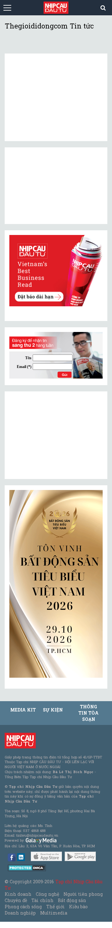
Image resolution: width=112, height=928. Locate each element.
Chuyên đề (16, 900)
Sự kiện (53, 710)
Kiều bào (78, 907)
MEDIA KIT (23, 710)
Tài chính (42, 900)
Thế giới (55, 907)
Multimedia (53, 913)
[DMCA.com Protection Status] (27, 867)
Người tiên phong (83, 894)
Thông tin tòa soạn (88, 713)
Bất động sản (72, 900)
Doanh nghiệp (20, 913)
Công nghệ (47, 894)
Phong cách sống (23, 907)
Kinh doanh (18, 894)
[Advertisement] (56, 435)
